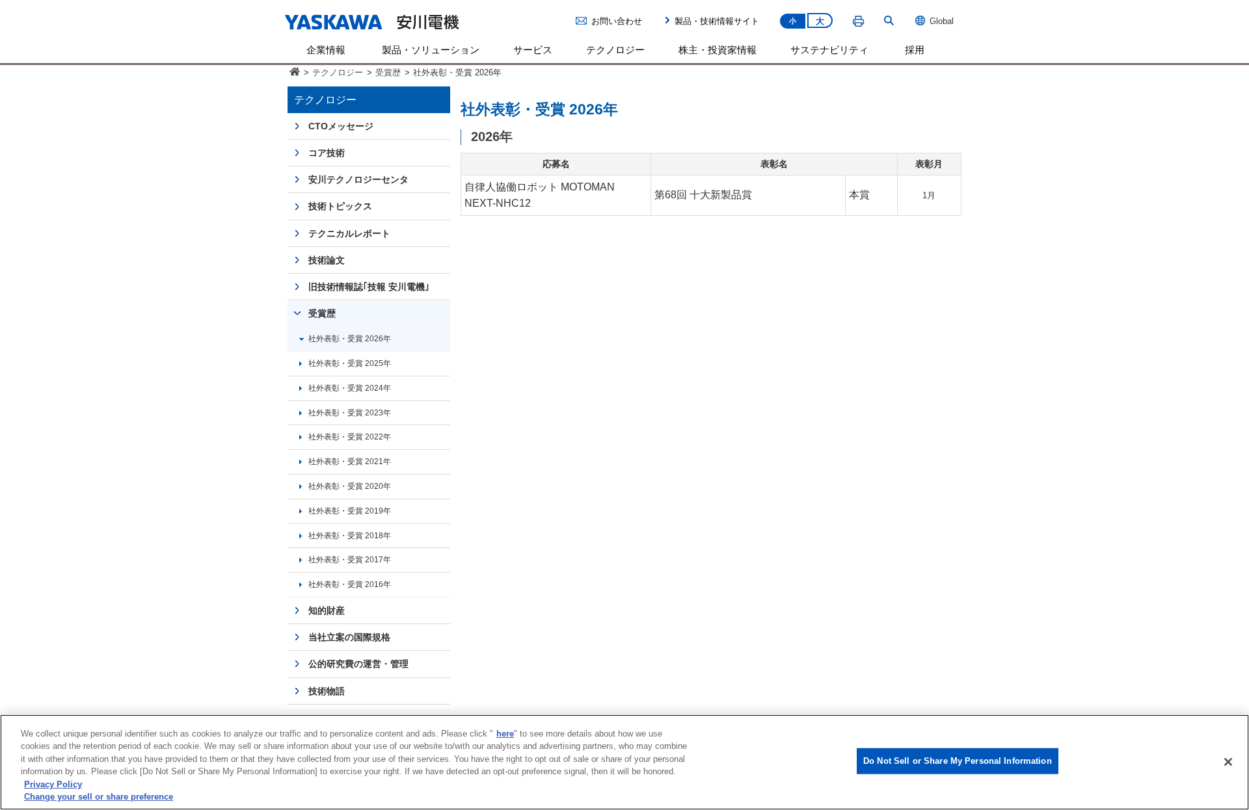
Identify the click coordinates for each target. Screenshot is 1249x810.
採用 (914, 49)
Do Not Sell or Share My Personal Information (957, 761)
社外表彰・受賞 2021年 (349, 461)
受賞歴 (388, 72)
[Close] (1228, 762)
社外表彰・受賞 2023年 (349, 412)
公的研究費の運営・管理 (358, 664)
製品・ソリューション (430, 49)
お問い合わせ (616, 21)
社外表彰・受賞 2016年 (349, 584)
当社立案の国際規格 (349, 637)
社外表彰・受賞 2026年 (349, 338)
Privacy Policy (53, 784)
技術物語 (326, 691)
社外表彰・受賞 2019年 (349, 510)
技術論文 (326, 260)
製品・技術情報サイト (717, 21)
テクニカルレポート (349, 233)
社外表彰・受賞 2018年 (349, 535)
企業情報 (325, 49)
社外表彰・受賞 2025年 (349, 363)
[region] (624, 762)
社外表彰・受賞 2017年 (349, 559)
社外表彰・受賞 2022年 (349, 436)
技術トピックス (340, 206)
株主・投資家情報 (717, 49)
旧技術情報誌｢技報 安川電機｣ (368, 286)
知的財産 (326, 610)
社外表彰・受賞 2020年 (349, 486)
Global (942, 21)
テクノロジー (615, 49)
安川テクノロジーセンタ (358, 179)
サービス (532, 49)
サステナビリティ (829, 49)
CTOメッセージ (340, 126)
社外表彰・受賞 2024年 (349, 388)
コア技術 (326, 153)
